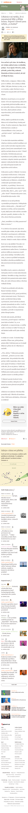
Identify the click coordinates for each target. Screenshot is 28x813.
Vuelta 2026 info (18, 729)
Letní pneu (22, 789)
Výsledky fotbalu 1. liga (6, 745)
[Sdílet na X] (26, 438)
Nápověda (6, 799)
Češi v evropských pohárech (13, 776)
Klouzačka (10, 782)
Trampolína (23, 780)
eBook (4, 32)
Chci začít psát (13, 464)
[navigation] (2, 2)
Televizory (13, 791)
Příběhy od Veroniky (12, 27)
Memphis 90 (3, 615)
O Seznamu (11, 797)
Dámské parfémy (15, 789)
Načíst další (14, 684)
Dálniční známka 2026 (20, 760)
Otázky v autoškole (19, 766)
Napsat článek (14, 421)
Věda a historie (6, 496)
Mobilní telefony (19, 787)
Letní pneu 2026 (18, 758)
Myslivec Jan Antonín (6, 629)
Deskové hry (7, 791)
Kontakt (12, 799)
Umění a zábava (6, 547)
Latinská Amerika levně (6, 766)
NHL (2, 753)
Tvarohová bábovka (19, 749)
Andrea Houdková (5, 668)
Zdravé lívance (18, 747)
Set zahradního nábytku (19, 782)
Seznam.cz (19, 2)
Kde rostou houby (10, 774)
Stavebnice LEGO (6, 789)
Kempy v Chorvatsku (5, 758)
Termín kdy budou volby (6, 735)
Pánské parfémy (13, 793)
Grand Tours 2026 (19, 739)
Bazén (9, 780)
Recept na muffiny (19, 745)
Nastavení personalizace (13, 803)
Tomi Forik (3, 584)
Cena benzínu (18, 774)
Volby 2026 (3, 729)
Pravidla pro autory (9, 801)
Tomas (2, 639)
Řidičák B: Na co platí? (20, 764)
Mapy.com (13, 772)
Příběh (13, 444)
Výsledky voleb (4, 733)
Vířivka (16, 783)
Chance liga (3, 744)
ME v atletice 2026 (5, 749)
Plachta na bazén (16, 780)
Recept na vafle (18, 751)
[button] (14, 50)
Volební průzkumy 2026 (6, 731)
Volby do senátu (4, 737)
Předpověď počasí (21, 772)
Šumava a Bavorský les (6, 762)
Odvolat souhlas (19, 801)
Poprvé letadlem (5, 760)
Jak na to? (14, 467)
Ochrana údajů (19, 799)
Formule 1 (3, 751)
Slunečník (5, 782)
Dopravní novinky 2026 (20, 762)
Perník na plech (18, 753)
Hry (2, 641)
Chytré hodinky (19, 791)
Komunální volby (5, 739)
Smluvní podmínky (20, 797)
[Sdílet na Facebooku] (24, 438)
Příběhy (3, 618)
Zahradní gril (11, 783)
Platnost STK (17, 768)
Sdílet (10, 32)
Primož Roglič (18, 737)
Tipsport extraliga (5, 747)
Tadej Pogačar (18, 735)
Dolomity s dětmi (5, 768)
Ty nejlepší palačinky (19, 744)
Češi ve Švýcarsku (5, 764)
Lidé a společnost (7, 513)
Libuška (3, 652)
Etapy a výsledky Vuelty (20, 731)
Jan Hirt (16, 733)
